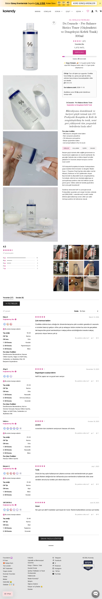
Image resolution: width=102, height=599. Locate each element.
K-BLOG (30, 558)
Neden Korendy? (33, 578)
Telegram (57, 558)
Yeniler (5, 577)
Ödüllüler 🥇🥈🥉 (9, 585)
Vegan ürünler (7, 571)
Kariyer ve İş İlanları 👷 (35, 587)
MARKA (37, 11)
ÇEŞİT (68, 11)
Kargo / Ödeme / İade (35, 565)
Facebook (57, 560)
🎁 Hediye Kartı (8, 563)
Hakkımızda (31, 576)
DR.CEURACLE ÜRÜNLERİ (79, 20)
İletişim (30, 581)
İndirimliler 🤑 (7, 582)
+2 (21, 429)
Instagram (57, 568)
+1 (21, 474)
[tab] (66, 148)
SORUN (58, 11)
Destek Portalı (32, 568)
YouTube (57, 574)
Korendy (91, 558)
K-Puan (5, 560)
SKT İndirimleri (7, 568)
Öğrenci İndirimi (33, 584)
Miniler (5, 579)
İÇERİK (78, 11)
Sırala (76, 311)
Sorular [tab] (20, 298)
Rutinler (30, 589)
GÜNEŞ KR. (48, 11)
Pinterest (57, 566)
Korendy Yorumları (9, 574)
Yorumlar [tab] (8, 298)
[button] (54, 22)
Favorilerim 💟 (7, 558)
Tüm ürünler (7, 566)
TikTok (57, 571)
